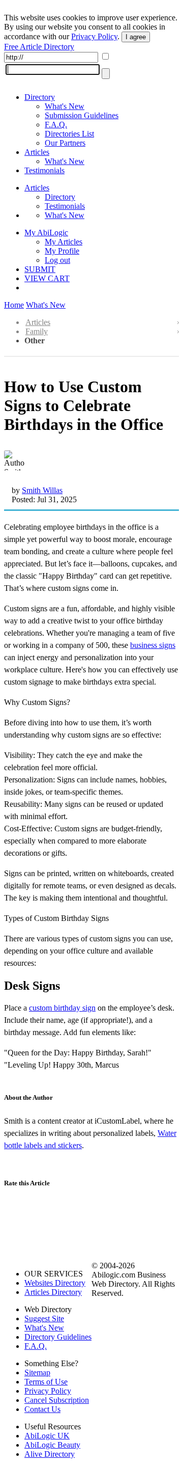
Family (36, 331)
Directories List (69, 133)
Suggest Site (44, 1318)
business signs (152, 645)
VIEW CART (47, 278)
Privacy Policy (94, 36)
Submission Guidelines (81, 115)
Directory (39, 97)
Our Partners (65, 143)
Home (14, 305)
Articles (36, 152)
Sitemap (37, 1372)
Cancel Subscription (56, 1400)
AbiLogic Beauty (52, 1445)
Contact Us (42, 1409)
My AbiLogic (46, 232)
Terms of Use (46, 1381)
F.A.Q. (56, 124)
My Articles (63, 241)
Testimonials (44, 170)
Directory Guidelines (58, 1337)
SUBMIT (39, 269)
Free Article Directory (39, 46)
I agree (136, 37)
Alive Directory (49, 1454)
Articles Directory (53, 1292)
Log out (57, 260)
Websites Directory (54, 1283)
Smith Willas (42, 490)
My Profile (62, 251)
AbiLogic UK (47, 1435)
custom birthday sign (62, 1007)
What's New (64, 106)
